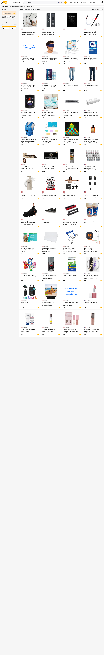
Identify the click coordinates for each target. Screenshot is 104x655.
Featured (99, 9)
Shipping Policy (10, 19)
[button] (74, 2)
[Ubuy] (4, 2)
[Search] (65, 2)
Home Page (4, 6)
